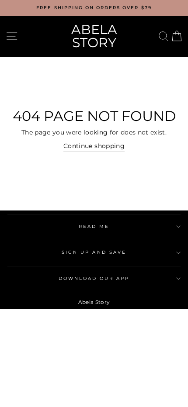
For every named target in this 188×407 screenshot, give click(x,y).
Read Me (94, 226)
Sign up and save (94, 252)
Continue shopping (94, 145)
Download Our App (94, 278)
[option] (94, 7)
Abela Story (94, 36)
